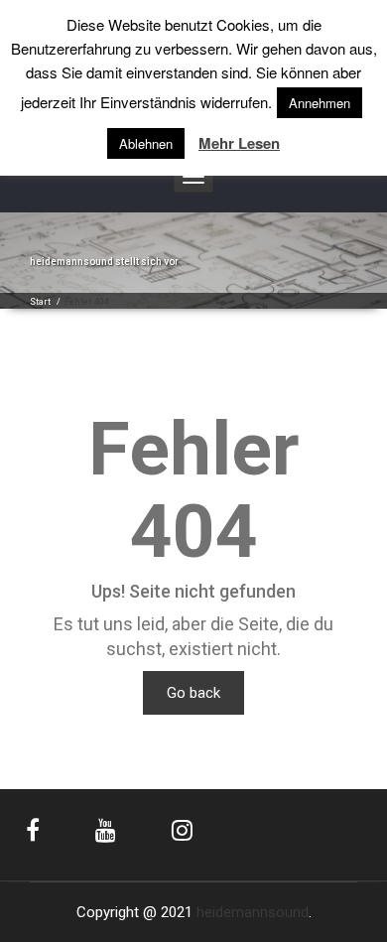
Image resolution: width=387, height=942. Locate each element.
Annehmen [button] (319, 102)
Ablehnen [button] (146, 143)
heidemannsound (252, 912)
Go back (193, 693)
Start (40, 302)
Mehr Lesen (239, 143)
